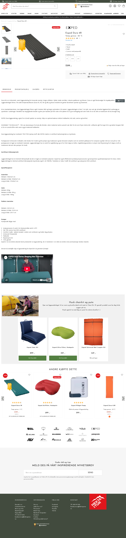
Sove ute (3, 21)
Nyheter (98, 13)
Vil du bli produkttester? (40, 519)
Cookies (35, 517)
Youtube (54, 508)
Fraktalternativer (20, 506)
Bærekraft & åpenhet (39, 513)
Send (90, 473)
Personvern (36, 508)
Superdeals (88, 13)
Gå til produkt (33, 358)
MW (72, 58)
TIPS (122, 13)
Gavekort (36, 515)
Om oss (35, 504)
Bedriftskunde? (19, 510)
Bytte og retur (19, 508)
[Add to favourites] (124, 33)
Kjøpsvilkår (18, 513)
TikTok (54, 510)
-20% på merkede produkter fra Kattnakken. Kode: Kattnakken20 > (63, 17)
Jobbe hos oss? (37, 506)
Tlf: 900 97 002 (20, 515)
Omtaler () (68, 40)
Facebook (55, 504)
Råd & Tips (36, 510)
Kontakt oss (18, 504)
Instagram (55, 506)
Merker (116, 13)
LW (78, 58)
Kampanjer (108, 13)
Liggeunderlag (12, 21)
